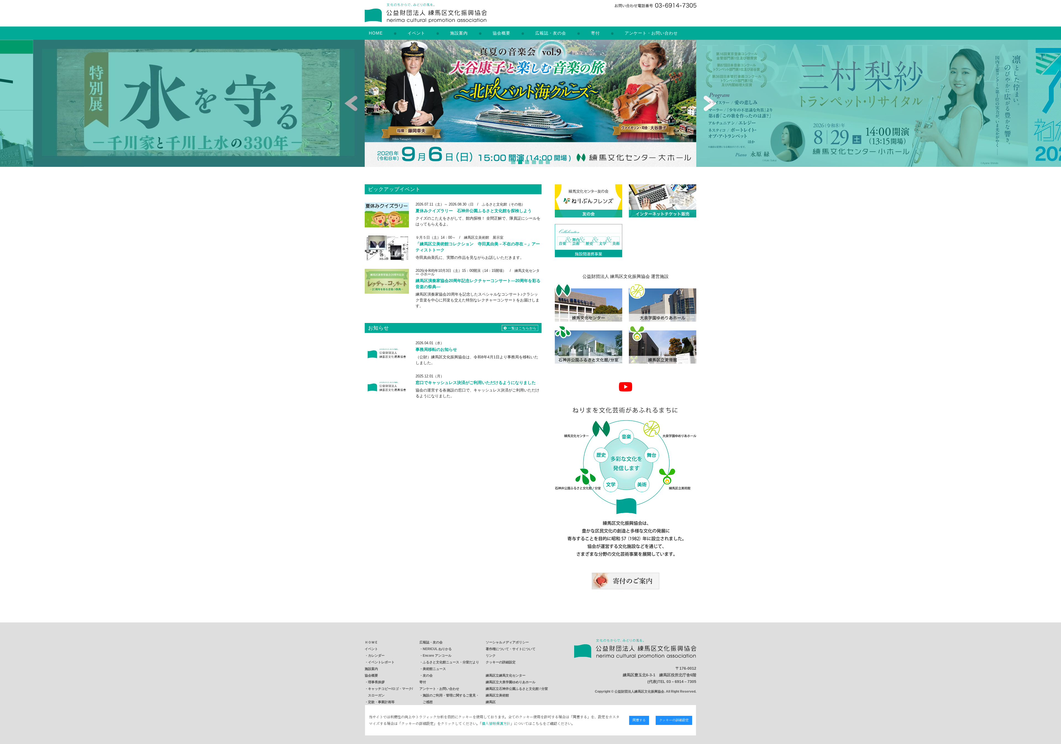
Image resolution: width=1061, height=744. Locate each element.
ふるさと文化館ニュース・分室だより (451, 662)
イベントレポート (381, 662)
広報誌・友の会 (550, 33)
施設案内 (459, 33)
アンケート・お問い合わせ (651, 33)
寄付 (595, 33)
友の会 (428, 675)
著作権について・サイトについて (510, 649)
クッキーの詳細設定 (501, 662)
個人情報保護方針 (496, 723)
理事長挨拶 (376, 682)
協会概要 (501, 33)
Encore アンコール (437, 656)
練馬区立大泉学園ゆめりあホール (510, 682)
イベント (416, 33)
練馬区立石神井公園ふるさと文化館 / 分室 (517, 689)
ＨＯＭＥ (371, 642)
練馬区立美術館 (497, 695)
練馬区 (491, 702)
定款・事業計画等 (381, 702)
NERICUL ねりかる (437, 649)
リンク (491, 656)
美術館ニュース (434, 669)
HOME (376, 33)
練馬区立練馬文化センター (506, 675)
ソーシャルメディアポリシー (507, 642)
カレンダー (376, 656)
